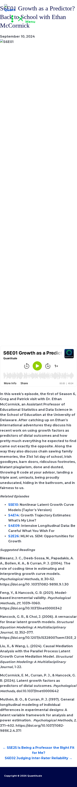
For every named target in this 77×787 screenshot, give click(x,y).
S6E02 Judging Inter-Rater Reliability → (38, 758)
